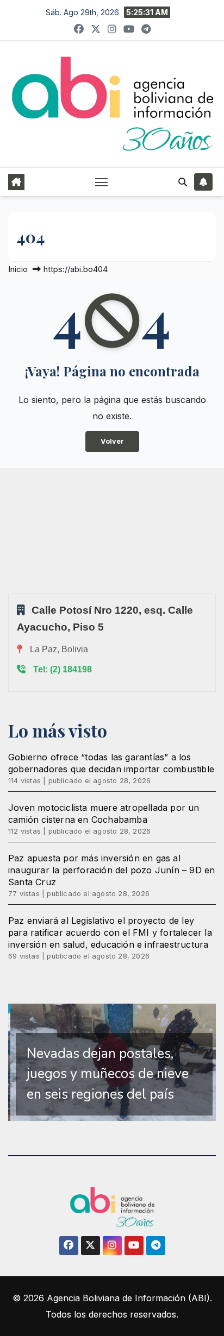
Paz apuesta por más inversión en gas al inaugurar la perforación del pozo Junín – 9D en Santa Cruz (111, 870)
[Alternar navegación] (102, 182)
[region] (112, 1062)
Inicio (18, 269)
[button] (182, 182)
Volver (112, 441)
